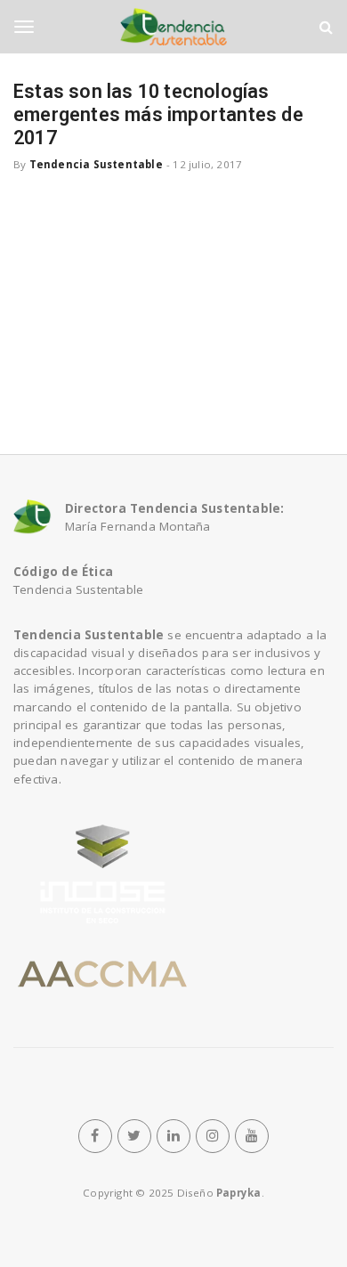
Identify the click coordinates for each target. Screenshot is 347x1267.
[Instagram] (213, 1136)
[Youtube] (252, 1136)
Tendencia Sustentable (96, 164)
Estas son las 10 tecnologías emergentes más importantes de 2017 (158, 114)
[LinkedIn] (173, 1136)
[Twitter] (134, 1136)
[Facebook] (95, 1136)
